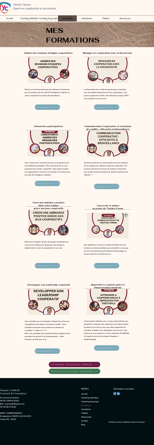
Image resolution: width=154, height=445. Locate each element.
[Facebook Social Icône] (114, 393)
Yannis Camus (22, 4)
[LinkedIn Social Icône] (118, 393)
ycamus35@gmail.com (14, 404)
